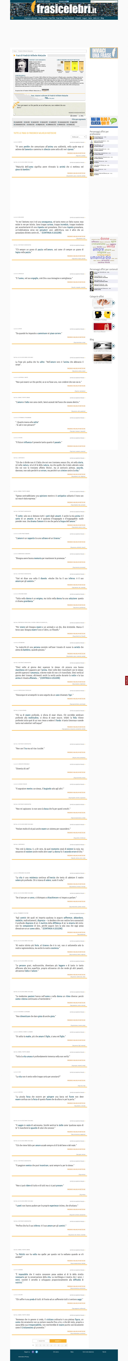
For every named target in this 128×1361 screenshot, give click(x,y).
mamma (83, 1045)
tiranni (83, 547)
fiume (71, 1096)
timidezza (82, 838)
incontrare (44, 1165)
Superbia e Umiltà (23, 377)
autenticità (78, 777)
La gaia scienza (22, 710)
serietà (62, 166)
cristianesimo (76, 1333)
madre (28, 1036)
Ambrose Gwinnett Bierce (100, 173)
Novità (104, 1352)
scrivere (77, 1214)
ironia (78, 757)
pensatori (44, 230)
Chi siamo (56, 1352)
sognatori (82, 797)
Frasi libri (59, 18)
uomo (30, 166)
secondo (67, 851)
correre (58, 333)
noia (84, 858)
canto (17, 518)
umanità (83, 287)
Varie (90, 18)
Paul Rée (96, 145)
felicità (22, 1254)
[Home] (64, 8)
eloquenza (72, 729)
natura (25, 465)
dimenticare (25, 1016)
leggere (62, 965)
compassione (28, 926)
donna (28, 598)
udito (42, 362)
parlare (78, 838)
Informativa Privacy (23, 1357)
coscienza (55, 948)
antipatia (75, 505)
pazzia (40, 249)
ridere (28, 1185)
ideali (95, 260)
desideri (109, 252)
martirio (44, 923)
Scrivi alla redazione (88, 1352)
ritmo (68, 996)
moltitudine (33, 717)
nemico (29, 1165)
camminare (42, 333)
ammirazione (107, 242)
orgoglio (34, 278)
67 (66, 1345)
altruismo (75, 1025)
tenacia (79, 886)
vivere (22, 627)
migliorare (82, 684)
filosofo (42, 70)
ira (26, 748)
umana (30, 1056)
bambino (26, 650)
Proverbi (78, 18)
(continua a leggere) (52, 232)
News (72, 1352)
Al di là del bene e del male (25, 162)
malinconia (79, 976)
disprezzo (41, 920)
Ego (70, 695)
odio (27, 402)
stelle (61, 1125)
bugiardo (47, 788)
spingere (50, 1096)
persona (37, 647)
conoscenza (77, 1134)
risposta (40, 227)
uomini (30, 581)
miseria (72, 923)
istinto (79, 954)
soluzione (73, 598)
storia (80, 462)
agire (73, 431)
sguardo (34, 1128)
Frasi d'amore (43, 18)
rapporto (31, 538)
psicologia (82, 704)
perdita (83, 155)
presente (83, 451)
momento (55, 849)
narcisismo (82, 391)
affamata (33, 678)
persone (22, 965)
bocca (46, 808)
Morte (20, 142)
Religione (21, 217)
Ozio (20, 1072)
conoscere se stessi (95, 239)
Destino (21, 1092)
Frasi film (52, 18)
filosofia (104, 247)
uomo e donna (81, 1005)
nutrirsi (18, 1282)
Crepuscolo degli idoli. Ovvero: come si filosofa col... (33, 622)
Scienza (21, 1269)
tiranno (57, 538)
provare (59, 1185)
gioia (40, 1016)
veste (28, 1125)
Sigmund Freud (98, 284)
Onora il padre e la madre (26, 1032)
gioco (17, 169)
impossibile (23, 1274)
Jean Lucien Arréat (99, 141)
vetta (35, 422)
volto (35, 1254)
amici (116, 258)
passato (58, 442)
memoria (38, 558)
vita (76, 470)
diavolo (44, 578)
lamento (28, 149)
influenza (28, 442)
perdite (27, 146)
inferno (72, 578)
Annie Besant (97, 137)
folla (75, 717)
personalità (105, 260)
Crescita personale (24, 764)
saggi (79, 1299)
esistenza (74, 886)
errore (43, 470)
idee (79, 505)
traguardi (82, 431)
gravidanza (28, 601)
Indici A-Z (96, 18)
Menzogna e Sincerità (24, 553)
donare (80, 1025)
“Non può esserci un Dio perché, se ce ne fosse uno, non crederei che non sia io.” (41, 106)
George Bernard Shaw (100, 288)
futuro (74, 451)
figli (79, 1045)
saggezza (82, 1134)
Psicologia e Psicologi (25, 690)
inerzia (52, 877)
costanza (77, 684)
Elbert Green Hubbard (99, 153)
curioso (50, 224)
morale (99, 247)
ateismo (81, 238)
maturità (79, 176)
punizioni (82, 1333)
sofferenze (68, 917)
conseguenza (47, 221)
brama (33, 521)
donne (77, 607)
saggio (20, 1125)
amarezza (35, 672)
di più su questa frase (77, 142)
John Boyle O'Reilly (99, 165)
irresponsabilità (34, 1325)
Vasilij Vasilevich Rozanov (100, 157)
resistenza (33, 877)
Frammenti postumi (23, 913)
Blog (102, 18)
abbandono (78, 917)
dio (84, 238)
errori (81, 858)
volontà (83, 886)
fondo (58, 720)
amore (50, 249)
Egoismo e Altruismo (24, 1011)
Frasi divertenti (69, 18)
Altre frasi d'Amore (24, 533)
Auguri (84, 18)
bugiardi (73, 797)
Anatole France (98, 161)
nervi (17, 1280)
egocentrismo (75, 704)
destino (79, 1106)
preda (32, 1299)
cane (58, 695)
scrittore (38, 70)
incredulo (64, 224)
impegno (77, 431)
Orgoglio (21, 273)
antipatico (62, 496)
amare (41, 1036)
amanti (58, 516)
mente (29, 788)
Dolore (21, 1294)
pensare (83, 505)
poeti (19, 1205)
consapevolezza (77, 1263)
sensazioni (82, 1214)
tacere (83, 906)
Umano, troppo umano (24, 397)
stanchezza (19, 670)
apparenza (67, 729)
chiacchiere (74, 906)
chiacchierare (52, 897)
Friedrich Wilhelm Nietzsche (77, 112)
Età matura (21, 642)
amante (30, 518)
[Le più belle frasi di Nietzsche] (102, 346)
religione (83, 476)
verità (83, 818)
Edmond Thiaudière (99, 149)
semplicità (78, 729)
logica (17, 252)
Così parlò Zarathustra (24, 245)
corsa (83, 342)
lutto (80, 155)
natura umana (113, 239)
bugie (75, 1065)
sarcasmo (82, 757)
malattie (18, 920)
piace (52, 333)
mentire (78, 797)
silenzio (47, 149)
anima (50, 146)
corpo (83, 371)
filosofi (83, 636)
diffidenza (57, 923)
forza (28, 1096)
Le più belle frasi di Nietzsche (103, 351)
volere (18, 880)
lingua (63, 521)
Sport (20, 328)
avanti (58, 1341)
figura (77, 1319)
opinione (43, 496)
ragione (83, 954)
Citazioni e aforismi (30, 18)
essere (39, 627)
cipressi (70, 149)
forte (37, 945)
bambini (26, 169)
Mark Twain (97, 280)
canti (48, 516)
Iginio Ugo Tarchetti (99, 272)
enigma (39, 598)
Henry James (97, 169)
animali (77, 636)
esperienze (54, 1205)
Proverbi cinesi (23, 594)
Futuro (20, 437)
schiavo (45, 538)
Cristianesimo (27, 1327)
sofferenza (82, 1308)
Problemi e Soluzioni (24, 873)
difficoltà (77, 1280)
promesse (82, 567)
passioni (31, 996)
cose (49, 851)
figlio (48, 1036)
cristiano (50, 1319)
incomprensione (78, 818)
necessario (19, 1277)
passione (82, 411)
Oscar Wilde (97, 276)
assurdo (80, 467)
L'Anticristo (21, 457)
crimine (64, 470)
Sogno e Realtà (23, 784)
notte (20, 516)
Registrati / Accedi (43, 1)
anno (32, 897)
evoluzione (82, 1288)
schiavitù (79, 547)
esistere (70, 849)
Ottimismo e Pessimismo (25, 417)
